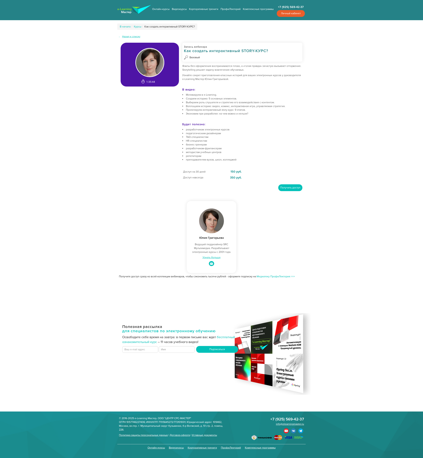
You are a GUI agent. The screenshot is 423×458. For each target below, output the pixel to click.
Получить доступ (290, 187)
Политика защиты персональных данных (143, 435)
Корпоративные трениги (203, 9)
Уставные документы (204, 435)
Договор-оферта (180, 435)
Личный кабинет (291, 13)
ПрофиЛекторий (231, 9)
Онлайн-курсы (161, 9)
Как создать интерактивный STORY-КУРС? (169, 26)
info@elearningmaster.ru (290, 424)
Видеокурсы (179, 9)
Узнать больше (212, 257)
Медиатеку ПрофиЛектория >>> (276, 276)
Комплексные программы (258, 9)
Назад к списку (131, 36)
